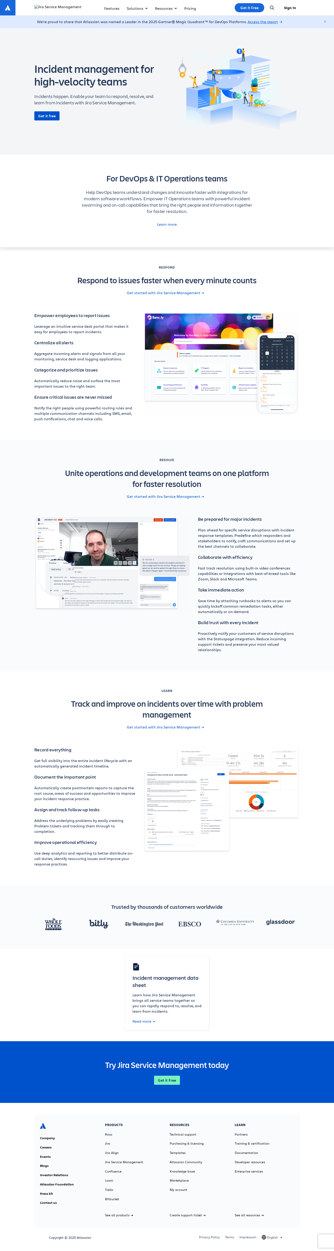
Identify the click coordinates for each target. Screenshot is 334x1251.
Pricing (190, 8)
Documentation (246, 1153)
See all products (117, 1215)
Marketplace (179, 1180)
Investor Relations (54, 1175)
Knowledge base (182, 1171)
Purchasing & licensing (187, 1143)
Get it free (47, 115)
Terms (229, 1237)
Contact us (48, 1203)
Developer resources (250, 1162)
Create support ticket (186, 1215)
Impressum (247, 1237)
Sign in (290, 7)
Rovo (108, 1134)
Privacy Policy (209, 1237)
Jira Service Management (124, 1162)
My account (178, 1190)
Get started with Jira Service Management (163, 293)
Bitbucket (112, 1199)
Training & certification (252, 1143)
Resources (164, 8)
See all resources (247, 1215)
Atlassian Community (186, 1162)
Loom (109, 1180)
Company (47, 1138)
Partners (241, 1134)
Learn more (167, 224)
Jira (107, 1143)
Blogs (44, 1166)
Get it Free (249, 7)
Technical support (183, 1134)
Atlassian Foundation (57, 1184)
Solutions (135, 8)
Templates (178, 1153)
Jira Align (112, 1153)
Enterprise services (249, 1171)
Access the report (263, 21)
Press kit (46, 1193)
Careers (46, 1147)
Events (45, 1156)
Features (112, 8)
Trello (109, 1190)
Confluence (113, 1171)
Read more (141, 1021)
